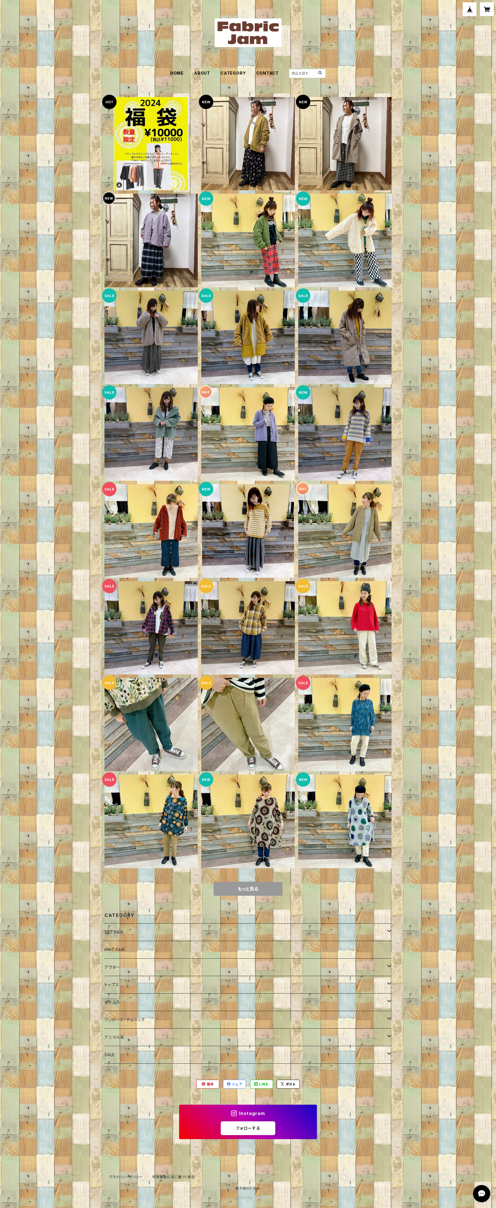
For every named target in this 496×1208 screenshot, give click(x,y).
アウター (112, 967)
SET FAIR (113, 932)
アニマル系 (114, 1037)
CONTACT (267, 73)
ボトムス (112, 1002)
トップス (111, 984)
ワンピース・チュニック (124, 1019)
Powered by (242, 1197)
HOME (177, 73)
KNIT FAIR (114, 949)
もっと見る (248, 889)
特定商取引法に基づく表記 (173, 1177)
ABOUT (202, 73)
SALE (109, 1054)
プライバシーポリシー (126, 1177)
